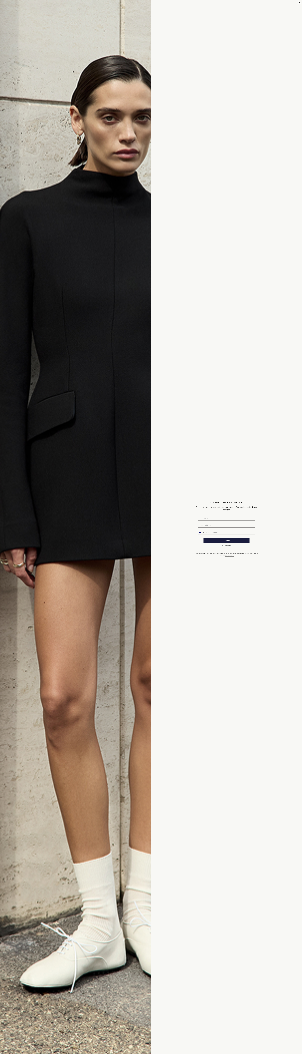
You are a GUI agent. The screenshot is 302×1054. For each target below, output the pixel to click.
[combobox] (201, 532)
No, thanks (226, 546)
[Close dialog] (299, 2)
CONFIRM (226, 541)
